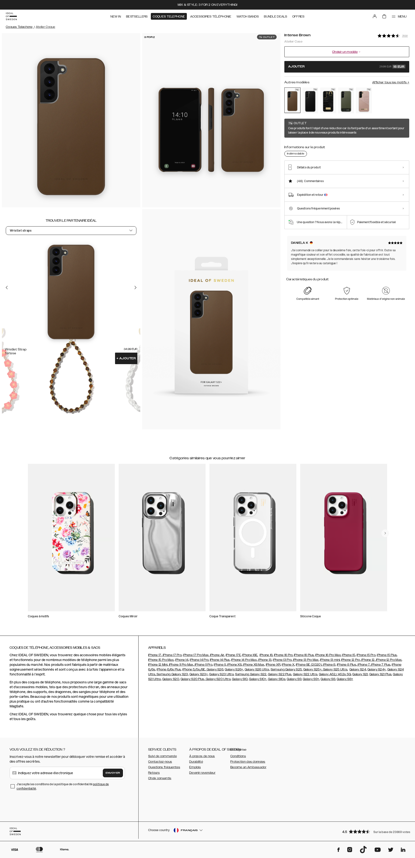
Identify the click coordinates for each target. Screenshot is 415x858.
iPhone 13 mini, (330, 660)
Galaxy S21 (360, 674)
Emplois (195, 767)
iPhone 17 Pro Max (195, 655)
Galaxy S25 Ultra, (335, 669)
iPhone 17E (233, 655)
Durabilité (196, 761)
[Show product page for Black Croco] (328, 100)
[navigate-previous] (385, 533)
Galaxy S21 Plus (380, 674)
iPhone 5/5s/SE (193, 669)
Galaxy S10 (240, 679)
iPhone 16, (266, 655)
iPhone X (288, 664)
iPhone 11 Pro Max (180, 664)
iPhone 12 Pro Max (388, 660)
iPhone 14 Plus (220, 660)
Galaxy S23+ (198, 674)
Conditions (238, 756)
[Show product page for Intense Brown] (292, 100)
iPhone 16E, (250, 655)
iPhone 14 (181, 660)
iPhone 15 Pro (366, 655)
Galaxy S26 (214, 669)
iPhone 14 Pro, (199, 660)
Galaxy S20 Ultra (218, 679)
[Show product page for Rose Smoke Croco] (364, 100)
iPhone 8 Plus (346, 664)
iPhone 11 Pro (203, 664)
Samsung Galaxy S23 (172, 674)
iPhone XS (234, 664)
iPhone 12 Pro (350, 660)
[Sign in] (374, 16)
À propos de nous (202, 756)
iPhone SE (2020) (309, 664)
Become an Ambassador (248, 767)
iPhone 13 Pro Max (305, 660)
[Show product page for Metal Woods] (346, 100)
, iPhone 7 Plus (380, 664)
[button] (374, 831)
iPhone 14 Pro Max (244, 660)
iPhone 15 (348, 655)
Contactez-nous (160, 761)
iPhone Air (216, 655)
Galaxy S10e (276, 679)
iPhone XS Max (253, 664)
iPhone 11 (220, 664)
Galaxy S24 (357, 669)
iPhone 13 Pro (282, 660)
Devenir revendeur (202, 772)
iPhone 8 (329, 664)
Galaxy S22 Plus (280, 674)
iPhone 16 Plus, (304, 655)
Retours (154, 772)
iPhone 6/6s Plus (169, 669)
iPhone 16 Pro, (283, 655)
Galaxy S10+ (257, 679)
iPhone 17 (154, 655)
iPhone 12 (368, 660)
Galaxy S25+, (313, 669)
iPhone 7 (363, 664)
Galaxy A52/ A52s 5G (335, 674)
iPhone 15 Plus (387, 655)
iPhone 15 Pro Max (161, 660)
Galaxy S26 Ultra (257, 669)
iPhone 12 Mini (157, 664)
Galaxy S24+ (376, 669)
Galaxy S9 (294, 679)
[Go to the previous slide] (7, 287)
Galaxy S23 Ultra (221, 674)
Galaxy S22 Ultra (305, 674)
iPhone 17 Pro (172, 655)
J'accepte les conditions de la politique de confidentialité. (63, 786)
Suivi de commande (162, 756)
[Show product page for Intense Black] (310, 100)
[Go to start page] (11, 16)
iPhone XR (273, 664)
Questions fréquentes (164, 767)
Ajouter (126, 358)
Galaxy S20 (170, 679)
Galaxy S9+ (311, 679)
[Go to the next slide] (135, 287)
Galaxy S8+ (345, 679)
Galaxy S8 (328, 679)
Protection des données (247, 761)
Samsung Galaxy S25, (287, 669)
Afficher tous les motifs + (390, 82)
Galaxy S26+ (234, 669)
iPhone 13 (264, 660)
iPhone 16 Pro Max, (328, 655)
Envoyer (113, 773)
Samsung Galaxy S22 (250, 674)
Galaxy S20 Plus (192, 679)
